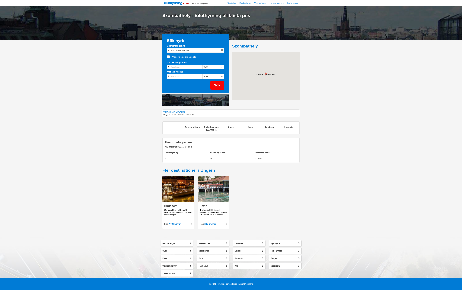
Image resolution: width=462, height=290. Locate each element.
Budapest (170, 206)
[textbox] (195, 50)
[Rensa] (222, 50)
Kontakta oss (292, 3)
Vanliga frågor (260, 3)
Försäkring (231, 3)
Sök (217, 85)
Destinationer (245, 3)
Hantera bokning (277, 3)
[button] (266, 74)
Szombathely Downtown (174, 111)
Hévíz (203, 206)
